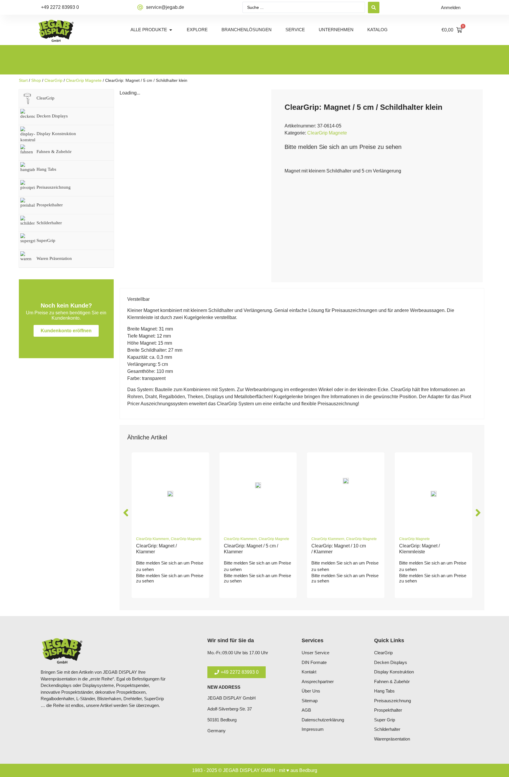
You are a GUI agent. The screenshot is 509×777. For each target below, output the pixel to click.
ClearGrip (53, 80)
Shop (36, 80)
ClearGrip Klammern (152, 539)
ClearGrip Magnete (84, 80)
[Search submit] (373, 7)
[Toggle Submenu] (103, 98)
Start (23, 80)
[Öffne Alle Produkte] (170, 29)
